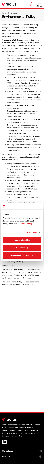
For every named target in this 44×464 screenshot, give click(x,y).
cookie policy (26, 224)
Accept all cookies (22, 240)
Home (4, 13)
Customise (20, 248)
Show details (31, 233)
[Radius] (9, 4)
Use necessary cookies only (22, 255)
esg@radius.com (26, 278)
